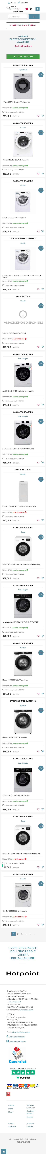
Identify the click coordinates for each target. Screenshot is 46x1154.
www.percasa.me (26, 1010)
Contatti (30, 1127)
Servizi (10, 1109)
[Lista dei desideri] (26, 11)
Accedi (13, 2)
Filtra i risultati (24, 57)
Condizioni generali (30, 1112)
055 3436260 (15, 1002)
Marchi (10, 1112)
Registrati (24, 2)
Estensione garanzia (14, 112)
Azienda (11, 1105)
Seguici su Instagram (18, 1041)
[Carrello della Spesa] (31, 9)
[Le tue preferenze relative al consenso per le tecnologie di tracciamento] (2, 865)
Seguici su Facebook (17, 1037)
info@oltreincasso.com (21, 1032)
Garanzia (30, 1117)
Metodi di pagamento (31, 1106)
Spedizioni (30, 1123)
